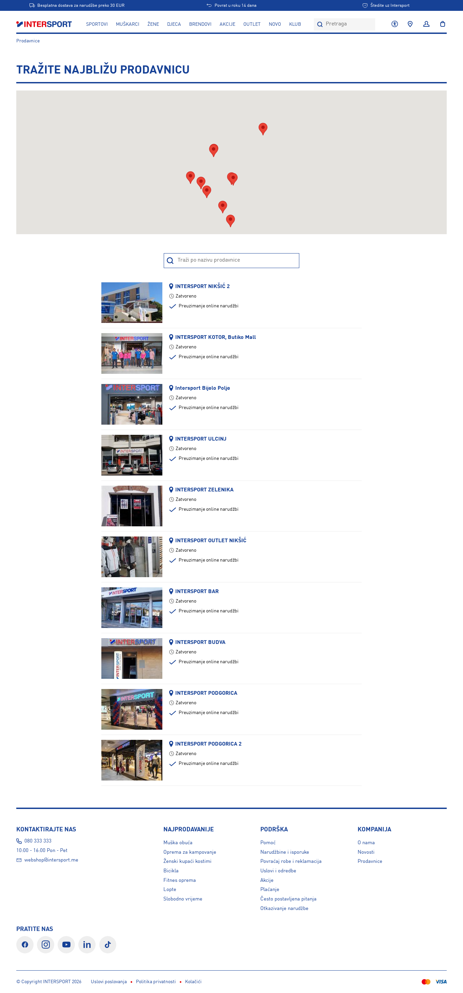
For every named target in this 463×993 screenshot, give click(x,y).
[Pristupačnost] (394, 24)
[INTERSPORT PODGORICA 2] (131, 759)
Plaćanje (269, 889)
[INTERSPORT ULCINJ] (131, 454)
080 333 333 (38, 841)
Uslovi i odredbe (278, 871)
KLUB (295, 24)
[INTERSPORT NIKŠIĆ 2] (131, 302)
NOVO (275, 24)
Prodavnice (28, 41)
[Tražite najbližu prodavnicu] (410, 24)
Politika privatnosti (156, 981)
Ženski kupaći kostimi (187, 861)
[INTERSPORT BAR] (131, 607)
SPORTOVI (97, 24)
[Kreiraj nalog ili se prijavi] (426, 24)
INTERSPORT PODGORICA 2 (208, 744)
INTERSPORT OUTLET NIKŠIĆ (210, 541)
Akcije (267, 880)
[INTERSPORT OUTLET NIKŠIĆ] (131, 556)
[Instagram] (45, 944)
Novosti (366, 852)
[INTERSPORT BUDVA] (131, 658)
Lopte (169, 889)
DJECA (174, 24)
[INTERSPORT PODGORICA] (131, 709)
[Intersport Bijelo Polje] (131, 404)
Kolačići (193, 981)
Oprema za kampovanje (189, 852)
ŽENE (153, 24)
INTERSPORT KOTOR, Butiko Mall (215, 337)
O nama (366, 843)
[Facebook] (25, 944)
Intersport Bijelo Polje (202, 388)
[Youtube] (66, 944)
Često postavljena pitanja (288, 899)
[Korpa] (441, 24)
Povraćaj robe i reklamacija (291, 861)
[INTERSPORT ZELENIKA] (131, 505)
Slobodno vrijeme (182, 899)
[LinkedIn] (87, 944)
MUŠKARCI (127, 24)
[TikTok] (108, 944)
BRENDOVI (200, 24)
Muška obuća (178, 843)
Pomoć (268, 843)
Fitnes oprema (179, 880)
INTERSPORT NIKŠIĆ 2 (202, 286)
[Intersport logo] (44, 24)
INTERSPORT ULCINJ (200, 439)
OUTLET (252, 24)
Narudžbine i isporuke (284, 852)
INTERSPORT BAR (197, 591)
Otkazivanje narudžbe (284, 908)
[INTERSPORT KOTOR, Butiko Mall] (131, 353)
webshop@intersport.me (51, 860)
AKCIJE (227, 24)
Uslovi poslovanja (109, 981)
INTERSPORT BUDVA (200, 642)
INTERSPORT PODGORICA (206, 693)
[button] (201, 183)
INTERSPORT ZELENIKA (204, 490)
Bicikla (171, 871)
